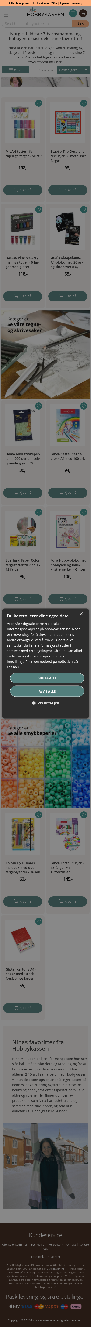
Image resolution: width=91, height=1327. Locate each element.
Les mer (13, 667)
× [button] (81, 614)
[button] (45, 703)
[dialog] (45, 664)
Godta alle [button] (47, 678)
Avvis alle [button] (47, 691)
